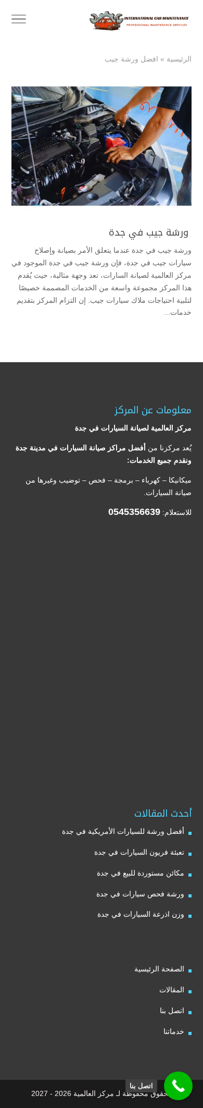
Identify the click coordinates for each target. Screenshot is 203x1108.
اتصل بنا (172, 1010)
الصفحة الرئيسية (159, 969)
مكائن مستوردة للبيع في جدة (140, 873)
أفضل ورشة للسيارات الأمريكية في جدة (123, 831)
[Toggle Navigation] (18, 21)
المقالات (171, 990)
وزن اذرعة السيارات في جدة (140, 914)
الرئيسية (179, 59)
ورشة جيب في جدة (150, 232)
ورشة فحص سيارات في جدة (140, 894)
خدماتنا (173, 1031)
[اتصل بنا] (178, 1086)
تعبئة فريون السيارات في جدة (139, 852)
